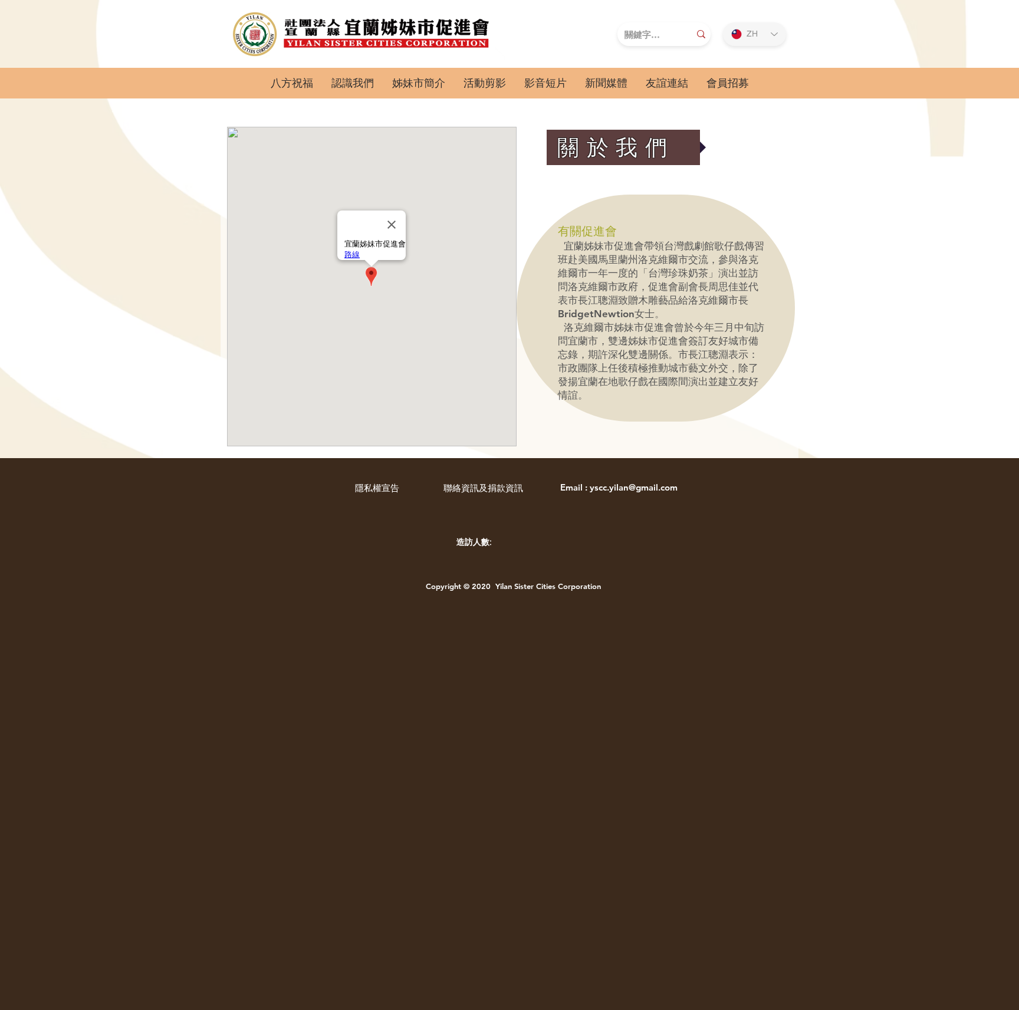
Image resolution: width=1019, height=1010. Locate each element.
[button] (352, 83)
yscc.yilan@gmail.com (634, 487)
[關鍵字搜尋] (701, 34)
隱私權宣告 (377, 488)
